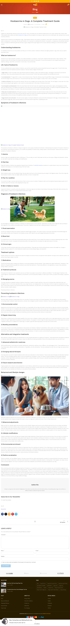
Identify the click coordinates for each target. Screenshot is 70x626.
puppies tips (50, 587)
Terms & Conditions (28, 601)
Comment (3, 534)
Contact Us (26, 603)
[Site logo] (35, 4)
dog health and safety (41, 585)
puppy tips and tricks (59, 587)
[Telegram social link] (38, 1)
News (37, 12)
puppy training (63, 589)
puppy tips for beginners (41, 589)
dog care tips (43, 583)
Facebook (50, 603)
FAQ (2, 598)
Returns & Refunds (5, 601)
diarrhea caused (38, 165)
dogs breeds (49, 585)
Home (33, 12)
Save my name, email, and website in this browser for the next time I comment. (19, 562)
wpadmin (32, 24)
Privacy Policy (27, 598)
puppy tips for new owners (53, 589)
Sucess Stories (4, 605)
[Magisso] (26, 573)
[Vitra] (9, 573)
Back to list (35, 521)
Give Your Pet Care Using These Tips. (15, 583)
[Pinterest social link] (37, 1)
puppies (44, 587)
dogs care (55, 585)
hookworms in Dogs (22, 35)
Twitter (49, 601)
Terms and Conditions (35, 623)
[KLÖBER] (60, 573)
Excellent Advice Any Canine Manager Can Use (17, 589)
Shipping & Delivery (5, 603)
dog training (39, 587)
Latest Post (26, 605)
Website (2, 556)
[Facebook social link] (31, 1)
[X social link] (33, 1)
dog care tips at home (63, 583)
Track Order (3, 608)
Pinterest (49, 605)
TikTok (49, 608)
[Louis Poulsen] (43, 573)
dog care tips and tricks (52, 583)
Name (2, 550)
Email (37, 550)
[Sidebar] (1, 621)
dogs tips (61, 585)
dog (37, 583)
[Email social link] (35, 1)
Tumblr (49, 598)
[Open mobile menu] (1, 4)
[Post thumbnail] (3, 585)
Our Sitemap (27, 608)
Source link (3, 509)
